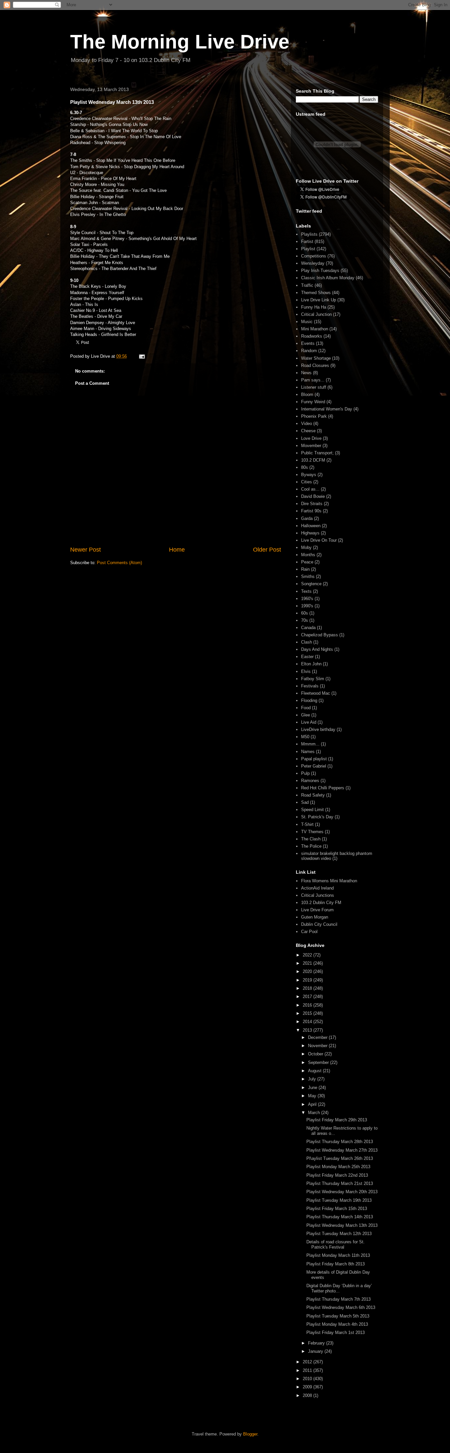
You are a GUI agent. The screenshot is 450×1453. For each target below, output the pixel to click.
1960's (307, 598)
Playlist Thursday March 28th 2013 (339, 1141)
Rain (305, 569)
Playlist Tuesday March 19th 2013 (339, 1200)
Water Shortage (316, 358)
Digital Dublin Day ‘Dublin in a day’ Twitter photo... (339, 1288)
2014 (308, 1021)
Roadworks (311, 336)
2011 (308, 1370)
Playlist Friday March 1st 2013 (335, 1332)
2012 (308, 1361)
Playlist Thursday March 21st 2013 (339, 1183)
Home (177, 549)
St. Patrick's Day (317, 816)
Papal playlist (314, 758)
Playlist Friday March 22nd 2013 (337, 1175)
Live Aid (308, 722)
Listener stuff (313, 387)
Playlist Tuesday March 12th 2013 (339, 1233)
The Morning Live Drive (179, 42)
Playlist (308, 248)
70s (304, 620)
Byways (308, 474)
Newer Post (85, 549)
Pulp (305, 773)
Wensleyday (312, 263)
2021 (308, 963)
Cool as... (310, 489)
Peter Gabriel (313, 766)
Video (306, 423)
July (312, 1078)
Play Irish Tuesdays (320, 270)
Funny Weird (313, 401)
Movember (311, 445)
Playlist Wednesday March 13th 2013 (342, 1225)
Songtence (311, 583)
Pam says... (312, 380)
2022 (308, 955)
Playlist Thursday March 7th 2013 (338, 1299)
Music (307, 321)
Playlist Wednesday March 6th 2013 (340, 1307)
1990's (307, 605)
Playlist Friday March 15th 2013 (336, 1208)
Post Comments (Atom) (119, 562)
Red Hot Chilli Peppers (322, 787)
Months (308, 554)
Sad (305, 802)
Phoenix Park (314, 416)
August (315, 1070)
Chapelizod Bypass (319, 634)
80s (304, 467)
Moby (306, 547)
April (313, 1104)
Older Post (267, 549)
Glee (305, 714)
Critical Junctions (317, 895)
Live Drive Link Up (318, 299)
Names (308, 751)
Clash (306, 642)
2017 (308, 996)
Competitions (313, 256)
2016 (308, 1005)
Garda (307, 518)
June (313, 1087)
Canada (308, 627)
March (314, 1112)
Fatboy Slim (312, 678)
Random (309, 350)
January (316, 1351)
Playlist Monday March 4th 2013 (337, 1324)
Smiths (308, 576)
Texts (306, 591)
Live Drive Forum (317, 909)
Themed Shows (316, 292)
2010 (308, 1378)
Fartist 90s (311, 510)
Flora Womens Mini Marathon (329, 880)
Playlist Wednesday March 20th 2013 (342, 1191)
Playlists (309, 234)
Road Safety (313, 795)
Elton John (311, 663)
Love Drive (311, 438)
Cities (306, 481)
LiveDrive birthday (318, 729)
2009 (308, 1386)
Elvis (306, 671)
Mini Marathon (314, 328)
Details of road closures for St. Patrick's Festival (335, 1244)
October (316, 1053)
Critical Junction (316, 314)
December (318, 1037)
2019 (308, 980)
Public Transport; (317, 452)
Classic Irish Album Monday (327, 277)
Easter (307, 656)
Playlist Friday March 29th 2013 (336, 1119)
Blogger (250, 1434)
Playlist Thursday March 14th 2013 (339, 1216)
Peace (307, 562)
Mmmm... (310, 744)
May (313, 1095)
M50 (305, 736)
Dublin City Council (319, 924)
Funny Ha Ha (313, 307)
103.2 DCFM (313, 460)
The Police (311, 846)
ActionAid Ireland (317, 888)
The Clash (311, 838)
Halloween (311, 525)
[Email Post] (141, 356)
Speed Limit (312, 809)
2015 (308, 1013)
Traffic (307, 285)
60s (304, 613)
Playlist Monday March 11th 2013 (338, 1255)
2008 (308, 1395)
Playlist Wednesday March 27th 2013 (342, 1150)
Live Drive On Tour (319, 540)
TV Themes (312, 831)
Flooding (309, 700)
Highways (310, 532)
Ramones (310, 780)
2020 (308, 971)
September (319, 1062)
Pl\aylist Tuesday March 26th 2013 (339, 1158)
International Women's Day (326, 409)
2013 (308, 1030)
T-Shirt (307, 824)
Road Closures (315, 365)
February (317, 1343)
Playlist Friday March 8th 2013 (335, 1263)
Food (306, 707)
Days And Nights (317, 649)
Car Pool (309, 931)
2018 (308, 988)
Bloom (307, 394)
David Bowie (313, 496)
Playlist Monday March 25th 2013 (338, 1166)
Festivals (310, 685)
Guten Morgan (314, 917)
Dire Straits (312, 503)
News (306, 372)
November (318, 1045)
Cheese (308, 430)
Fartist (307, 241)
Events (308, 343)
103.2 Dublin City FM (321, 902)
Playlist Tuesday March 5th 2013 (337, 1316)
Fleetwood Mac (315, 693)
